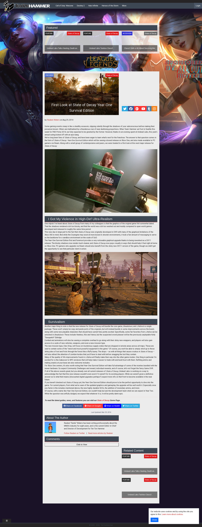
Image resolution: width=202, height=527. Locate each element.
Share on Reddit (113, 406)
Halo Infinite (93, 6)
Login (198, 6)
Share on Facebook (74, 406)
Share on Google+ (94, 406)
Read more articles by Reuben (100, 433)
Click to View (81, 444)
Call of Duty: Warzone (64, 6)
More (124, 6)
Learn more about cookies (172, 514)
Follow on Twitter (74, 433)
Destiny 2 (81, 6)
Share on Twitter (131, 406)
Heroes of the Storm (110, 6)
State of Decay (103, 400)
